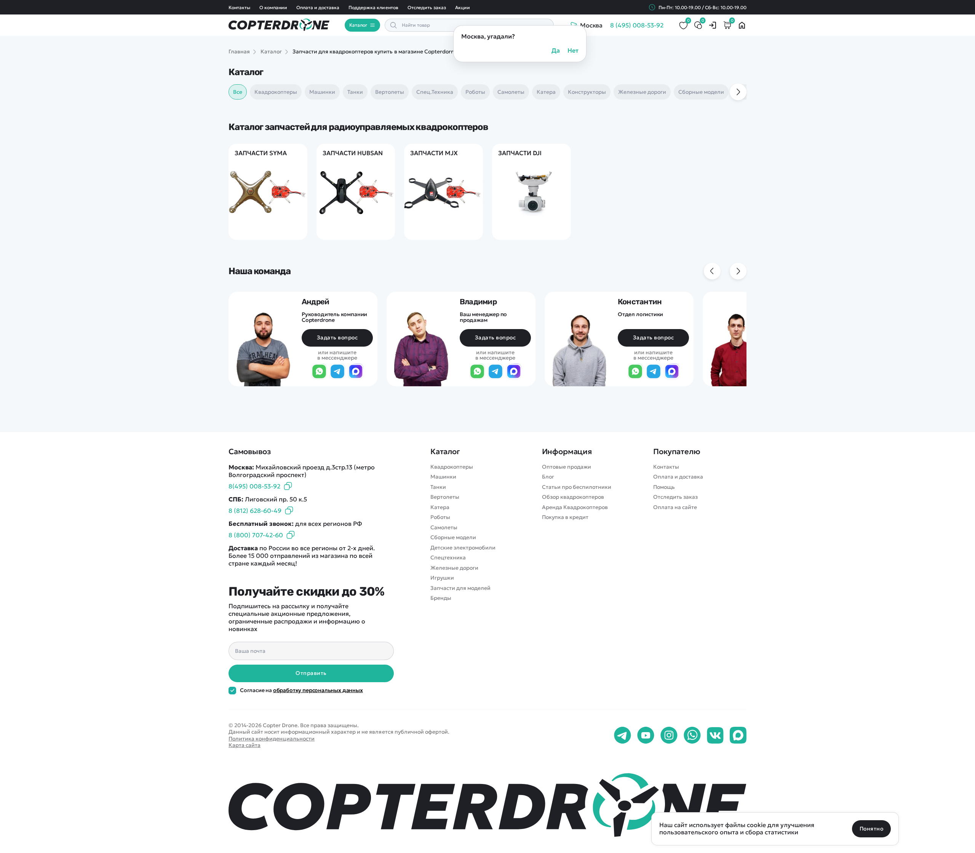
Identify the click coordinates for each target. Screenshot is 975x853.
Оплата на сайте (675, 507)
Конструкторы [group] (587, 91)
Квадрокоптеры (451, 467)
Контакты (239, 7)
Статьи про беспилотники (576, 487)
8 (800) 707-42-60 (256, 535)
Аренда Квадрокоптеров (575, 507)
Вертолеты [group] (389, 91)
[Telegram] (337, 371)
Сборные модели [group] (701, 91)
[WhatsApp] (319, 371)
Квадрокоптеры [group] (275, 91)
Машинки (443, 477)
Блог (548, 477)
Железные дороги (454, 568)
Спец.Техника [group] (434, 91)
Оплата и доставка (317, 7)
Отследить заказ (427, 7)
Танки (438, 487)
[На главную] (487, 805)
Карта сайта (245, 745)
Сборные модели (453, 537)
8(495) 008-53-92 (254, 486)
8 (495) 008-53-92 (636, 25)
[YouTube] (645, 735)
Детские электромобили (462, 548)
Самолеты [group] (510, 91)
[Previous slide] (712, 271)
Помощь (664, 487)
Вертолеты (444, 497)
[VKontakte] (715, 735)
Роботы (440, 517)
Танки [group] (355, 91)
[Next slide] (738, 92)
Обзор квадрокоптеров (573, 497)
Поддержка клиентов (373, 7)
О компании (273, 7)
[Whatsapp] (692, 735)
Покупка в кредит (565, 517)
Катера (439, 507)
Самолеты (443, 527)
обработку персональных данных (318, 690)
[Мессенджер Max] (356, 371)
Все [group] (237, 91)
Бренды (440, 598)
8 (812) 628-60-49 (255, 510)
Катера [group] (546, 91)
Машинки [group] (322, 91)
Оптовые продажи (566, 467)
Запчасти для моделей (460, 588)
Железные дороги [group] (642, 91)
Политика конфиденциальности (272, 738)
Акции (462, 7)
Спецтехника (448, 557)
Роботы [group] (475, 91)
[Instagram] (669, 735)
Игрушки (442, 578)
